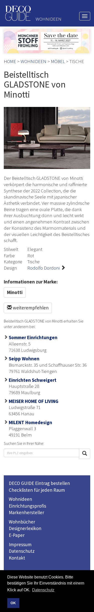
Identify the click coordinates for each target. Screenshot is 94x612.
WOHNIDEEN (33, 61)
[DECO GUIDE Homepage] (18, 13)
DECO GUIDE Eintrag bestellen (39, 483)
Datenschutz (22, 551)
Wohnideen (20, 499)
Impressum (20, 544)
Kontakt (17, 558)
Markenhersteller (26, 512)
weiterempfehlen (30, 308)
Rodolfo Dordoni (43, 268)
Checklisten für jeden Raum (37, 490)
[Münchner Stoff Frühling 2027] (47, 41)
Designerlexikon (25, 528)
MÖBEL (58, 61)
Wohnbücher (22, 522)
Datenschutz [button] (43, 590)
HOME (10, 61)
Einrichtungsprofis (27, 506)
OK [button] (13, 603)
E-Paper (17, 535)
